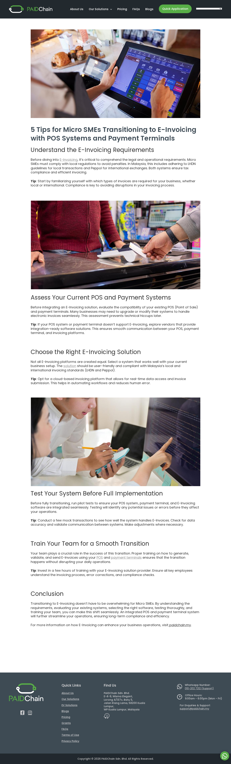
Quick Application (175, 9)
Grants (66, 723)
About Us (76, 9)
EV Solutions (69, 705)
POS (100, 557)
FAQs (136, 9)
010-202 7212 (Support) (199, 688)
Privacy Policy (70, 741)
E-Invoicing (68, 159)
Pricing (122, 9)
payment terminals (126, 557)
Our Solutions (98, 9)
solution (69, 366)
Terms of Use (70, 735)
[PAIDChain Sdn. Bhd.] (30, 9)
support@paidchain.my (194, 708)
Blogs (149, 9)
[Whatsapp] (224, 755)
